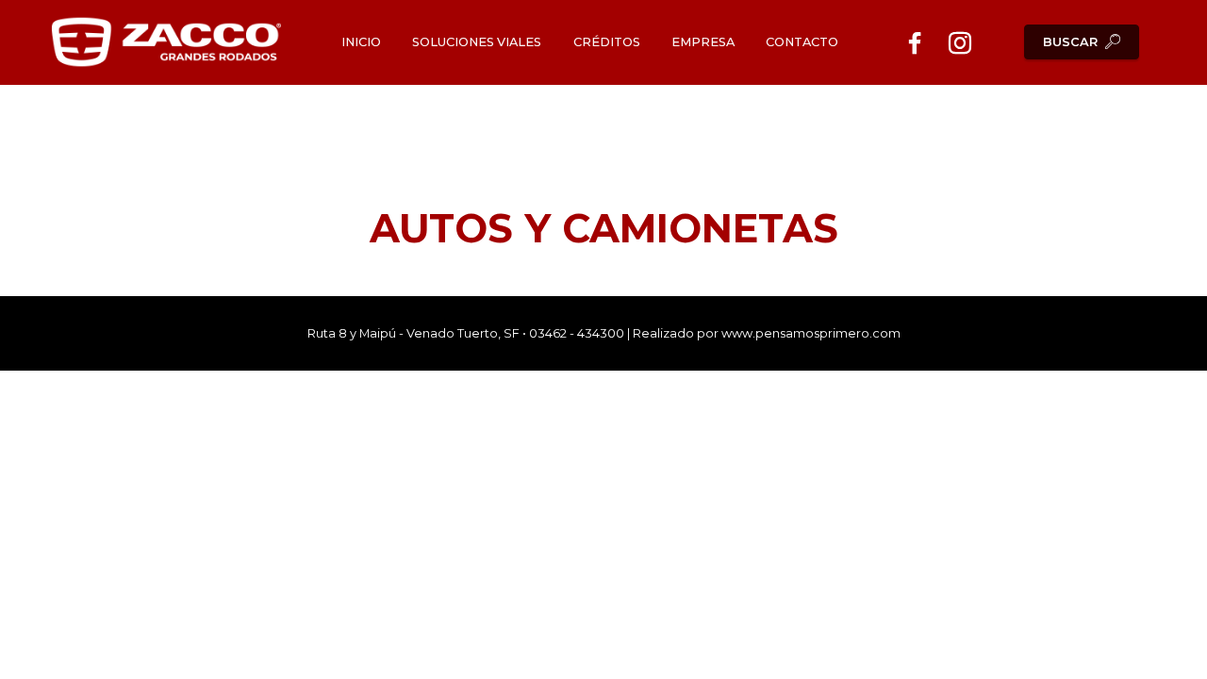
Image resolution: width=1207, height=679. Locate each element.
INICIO (361, 42)
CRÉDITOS (606, 42)
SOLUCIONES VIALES (476, 42)
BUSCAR (1070, 42)
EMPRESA (703, 42)
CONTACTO (802, 42)
